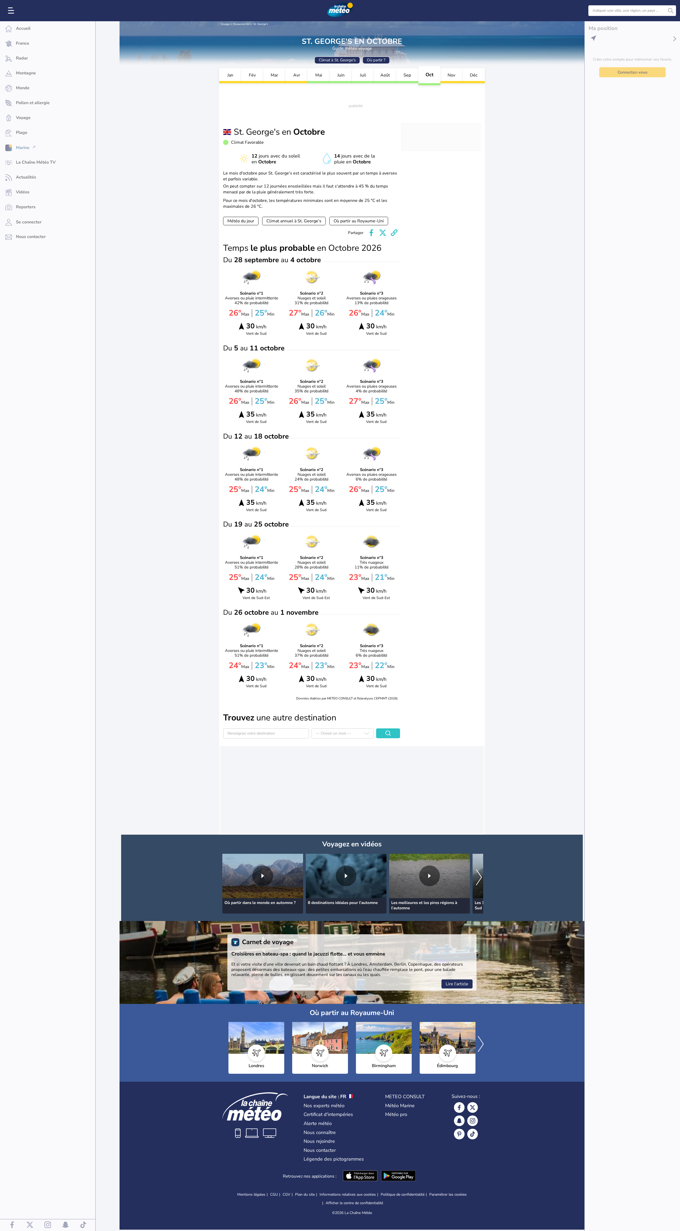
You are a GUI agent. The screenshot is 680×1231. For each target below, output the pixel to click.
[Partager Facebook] (371, 232)
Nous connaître (320, 1132)
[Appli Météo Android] (398, 1176)
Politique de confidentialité (402, 1194)
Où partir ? (376, 60)
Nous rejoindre (319, 1141)
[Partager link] (394, 232)
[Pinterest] (459, 1134)
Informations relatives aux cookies (348, 1194)
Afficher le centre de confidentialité (354, 1203)
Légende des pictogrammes (334, 1159)
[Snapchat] (459, 1120)
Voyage (225, 24)
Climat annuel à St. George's (293, 221)
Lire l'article (457, 984)
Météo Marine (400, 1105)
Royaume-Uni (241, 24)
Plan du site (305, 1194)
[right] (479, 878)
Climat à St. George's (337, 60)
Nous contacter (320, 1150)
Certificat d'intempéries (328, 1114)
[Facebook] (459, 1107)
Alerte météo (318, 1123)
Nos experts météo (324, 1105)
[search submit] (670, 10)
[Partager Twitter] (382, 232)
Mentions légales (251, 1194)
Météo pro (396, 1114)
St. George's (260, 24)
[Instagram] (472, 1120)
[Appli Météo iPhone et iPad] (360, 1176)
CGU (274, 1194)
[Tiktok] (472, 1134)
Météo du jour (240, 221)
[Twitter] (472, 1107)
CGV (286, 1194)
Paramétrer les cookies (448, 1194)
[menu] (12, 10)
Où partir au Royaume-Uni (359, 221)
